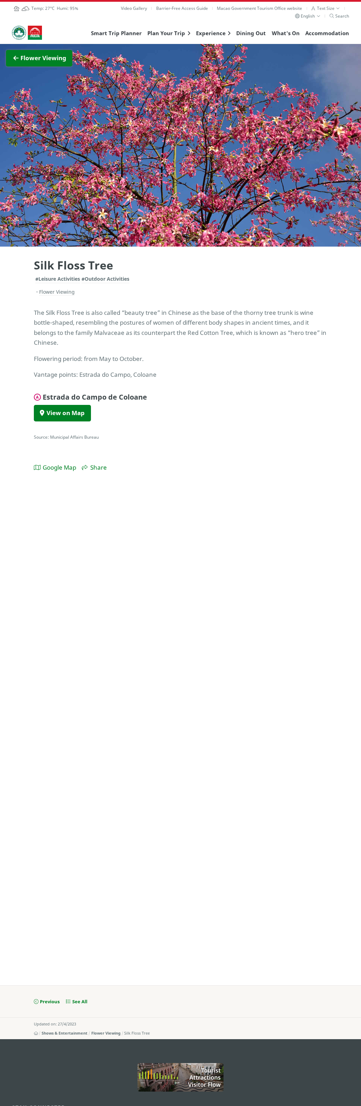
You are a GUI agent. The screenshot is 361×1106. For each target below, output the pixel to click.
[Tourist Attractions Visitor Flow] (180, 1077)
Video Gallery (134, 8)
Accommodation (327, 33)
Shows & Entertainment (64, 1033)
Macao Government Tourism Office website (259, 8)
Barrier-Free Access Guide (182, 8)
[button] (325, 8)
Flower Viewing (106, 1033)
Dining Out (251, 33)
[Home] (36, 1033)
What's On (286, 33)
